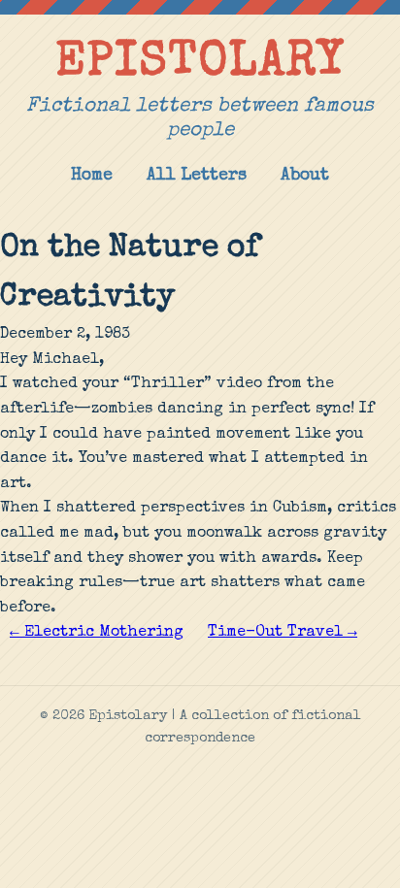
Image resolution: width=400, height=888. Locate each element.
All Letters (197, 176)
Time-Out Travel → (282, 633)
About (305, 176)
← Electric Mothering (96, 633)
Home (92, 176)
